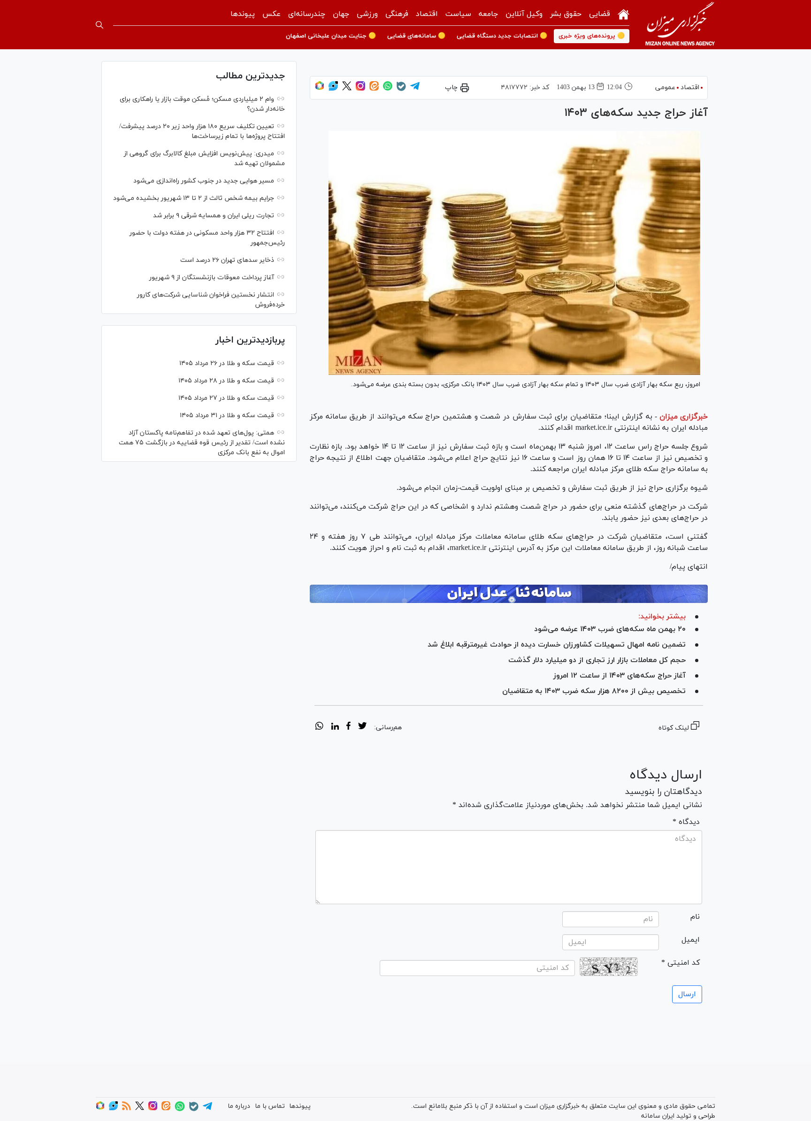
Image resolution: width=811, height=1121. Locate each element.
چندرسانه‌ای (306, 14)
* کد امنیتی (680, 963)
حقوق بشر (565, 14)
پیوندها (242, 14)
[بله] (401, 89)
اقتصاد (427, 14)
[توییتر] (347, 88)
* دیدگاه (686, 822)
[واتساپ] (387, 88)
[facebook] (348, 727)
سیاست (458, 14)
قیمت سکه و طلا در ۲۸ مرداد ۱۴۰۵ (226, 380)
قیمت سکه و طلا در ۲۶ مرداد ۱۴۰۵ (226, 363)
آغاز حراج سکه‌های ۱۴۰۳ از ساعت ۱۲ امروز (619, 676)
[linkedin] (335, 727)
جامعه (488, 14)
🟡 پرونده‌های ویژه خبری (592, 36)
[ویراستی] (333, 88)
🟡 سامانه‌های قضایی (416, 36)
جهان (341, 14)
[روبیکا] (319, 88)
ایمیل (690, 940)
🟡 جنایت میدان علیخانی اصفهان (331, 36)
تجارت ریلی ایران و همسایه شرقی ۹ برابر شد (213, 215)
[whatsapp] (319, 727)
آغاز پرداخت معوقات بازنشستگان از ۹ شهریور (211, 277)
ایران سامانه (657, 1116)
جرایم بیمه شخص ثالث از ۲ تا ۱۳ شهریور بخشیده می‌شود (193, 198)
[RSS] (126, 1108)
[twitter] (362, 727)
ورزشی (367, 14)
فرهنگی (396, 14)
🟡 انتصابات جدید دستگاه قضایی (502, 36)
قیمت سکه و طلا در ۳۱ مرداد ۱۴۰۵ (227, 415)
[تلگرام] (415, 88)
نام (695, 917)
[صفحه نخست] (623, 13)
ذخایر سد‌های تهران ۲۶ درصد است (227, 260)
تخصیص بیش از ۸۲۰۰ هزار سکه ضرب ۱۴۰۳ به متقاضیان (594, 691)
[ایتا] (374, 88)
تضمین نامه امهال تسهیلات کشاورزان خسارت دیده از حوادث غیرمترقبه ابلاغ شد (555, 645)
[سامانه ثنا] (509, 594)
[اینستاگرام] (360, 88)
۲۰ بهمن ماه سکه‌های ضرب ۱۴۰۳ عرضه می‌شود (610, 629)
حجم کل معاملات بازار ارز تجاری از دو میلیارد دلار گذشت (597, 660)
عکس (271, 14)
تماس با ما (270, 1106)
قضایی (599, 14)
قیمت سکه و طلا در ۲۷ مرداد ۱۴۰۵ (226, 398)
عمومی (665, 87)
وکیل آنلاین (524, 14)
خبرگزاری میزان (683, 417)
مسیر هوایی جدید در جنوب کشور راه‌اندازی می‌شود (203, 180)
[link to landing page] (680, 24)
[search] (99, 25)
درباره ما (239, 1106)
